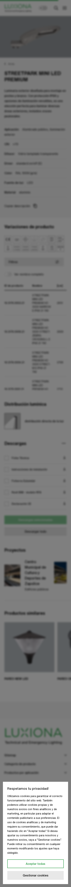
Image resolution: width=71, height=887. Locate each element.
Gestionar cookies (35, 875)
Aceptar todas (35, 864)
